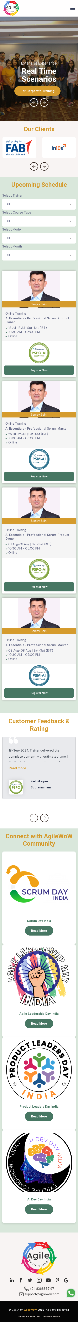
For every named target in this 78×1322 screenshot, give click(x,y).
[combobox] (39, 204)
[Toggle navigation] (72, 8)
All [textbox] (8, 204)
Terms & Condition (29, 1316)
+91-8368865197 (41, 1289)
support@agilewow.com (41, 1294)
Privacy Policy (51, 1316)
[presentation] (34, 102)
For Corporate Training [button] (37, 91)
